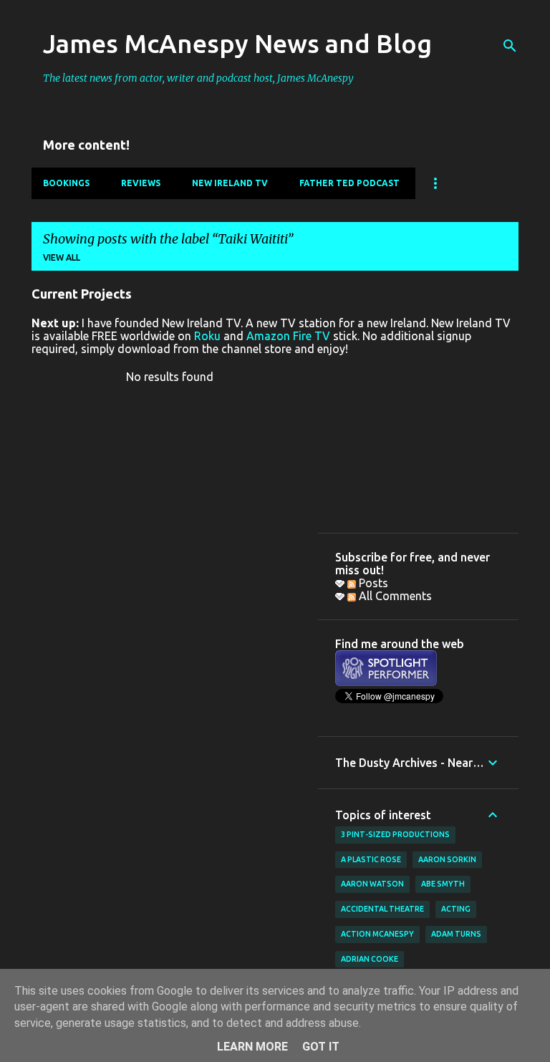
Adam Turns (456, 934)
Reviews (140, 183)
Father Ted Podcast (349, 183)
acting (456, 908)
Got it (320, 1046)
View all (61, 257)
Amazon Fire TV (288, 335)
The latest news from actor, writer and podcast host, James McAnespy (198, 78)
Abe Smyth (443, 883)
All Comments (394, 595)
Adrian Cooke (369, 959)
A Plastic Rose (371, 859)
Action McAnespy (377, 934)
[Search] (509, 46)
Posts (372, 582)
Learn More (252, 1046)
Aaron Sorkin (447, 859)
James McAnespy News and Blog (237, 43)
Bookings (66, 183)
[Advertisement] (418, 444)
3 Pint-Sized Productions (395, 834)
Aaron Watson (372, 883)
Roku (207, 335)
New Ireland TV (230, 183)
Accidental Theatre (382, 908)
